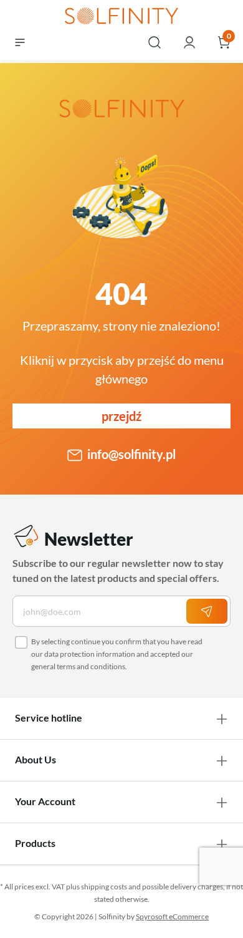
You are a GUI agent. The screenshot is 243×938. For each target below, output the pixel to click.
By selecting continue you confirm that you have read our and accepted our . (116, 654)
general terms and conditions (78, 666)
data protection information (89, 654)
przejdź (121, 416)
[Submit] (207, 611)
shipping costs (104, 886)
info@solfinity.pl (131, 454)
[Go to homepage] (121, 17)
